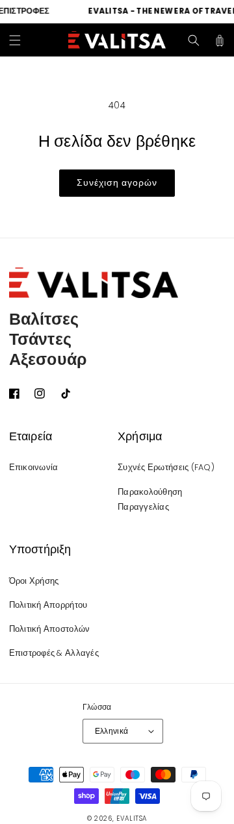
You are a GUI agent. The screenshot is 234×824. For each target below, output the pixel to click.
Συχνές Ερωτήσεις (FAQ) (166, 467)
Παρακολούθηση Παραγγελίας (150, 499)
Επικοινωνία (33, 467)
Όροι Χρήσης (34, 580)
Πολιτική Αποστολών (49, 628)
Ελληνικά (112, 731)
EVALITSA (131, 818)
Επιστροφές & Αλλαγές (54, 652)
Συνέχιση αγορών (117, 182)
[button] (15, 40)
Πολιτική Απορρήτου (48, 604)
